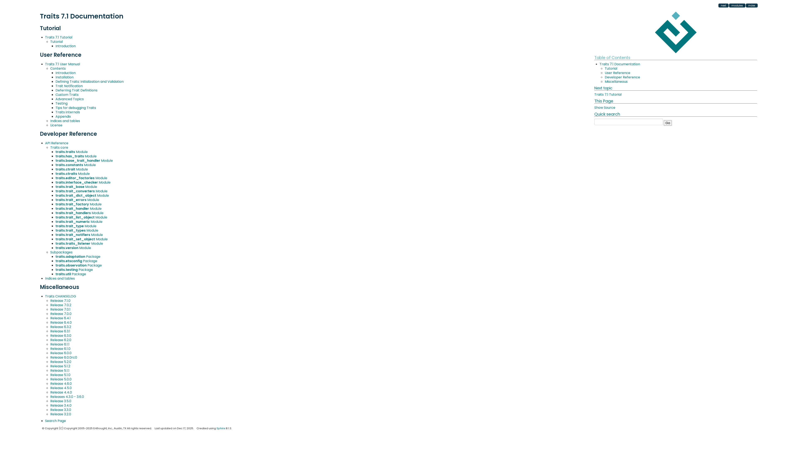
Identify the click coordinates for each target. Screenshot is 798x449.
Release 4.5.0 (61, 388)
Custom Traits (67, 94)
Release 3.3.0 (60, 409)
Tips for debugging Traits (75, 107)
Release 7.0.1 (60, 309)
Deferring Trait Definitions (76, 90)
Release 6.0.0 (60, 353)
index (751, 5)
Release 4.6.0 (61, 383)
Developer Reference (622, 77)
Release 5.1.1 (59, 370)
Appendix (63, 116)
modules (737, 5)
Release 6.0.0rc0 (63, 357)
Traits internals (67, 112)
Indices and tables (65, 120)
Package (77, 256)
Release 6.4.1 (60, 318)
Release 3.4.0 (60, 405)
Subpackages (61, 252)
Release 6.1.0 (60, 348)
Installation (64, 77)
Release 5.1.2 (60, 366)
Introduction (65, 46)
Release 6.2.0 (60, 340)
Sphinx (221, 428)
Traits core (59, 147)
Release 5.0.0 (60, 379)
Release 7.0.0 (60, 313)
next (723, 5)
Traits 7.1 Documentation (620, 64)
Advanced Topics (69, 99)
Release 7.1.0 (60, 300)
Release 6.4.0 (61, 322)
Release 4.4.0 (61, 392)
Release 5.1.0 (60, 375)
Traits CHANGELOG (60, 296)
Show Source (604, 107)
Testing (61, 103)
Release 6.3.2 (60, 326)
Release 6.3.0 (60, 335)
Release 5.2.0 (60, 361)
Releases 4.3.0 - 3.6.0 (67, 396)
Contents (58, 68)
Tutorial (56, 41)
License (56, 125)
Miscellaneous (616, 81)
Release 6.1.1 (59, 344)
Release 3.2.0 (60, 414)
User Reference (617, 72)
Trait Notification (69, 86)
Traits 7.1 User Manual (62, 64)
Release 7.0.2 (60, 305)
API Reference (56, 143)
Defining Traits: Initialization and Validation (89, 81)
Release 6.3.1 (60, 331)
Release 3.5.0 (60, 401)
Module (71, 151)
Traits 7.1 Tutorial (58, 37)
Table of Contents (612, 57)
